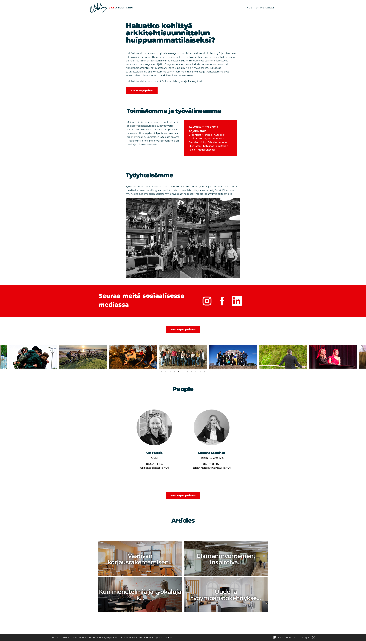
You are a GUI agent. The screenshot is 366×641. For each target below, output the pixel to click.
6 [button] (183, 371)
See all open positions (183, 329)
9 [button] (195, 371)
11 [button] (204, 371)
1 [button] (161, 371)
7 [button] (187, 371)
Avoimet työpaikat (260, 8)
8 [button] (191, 371)
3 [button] (170, 371)
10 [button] (200, 371)
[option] (33, 356)
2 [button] (165, 371)
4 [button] (174, 371)
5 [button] (178, 371)
